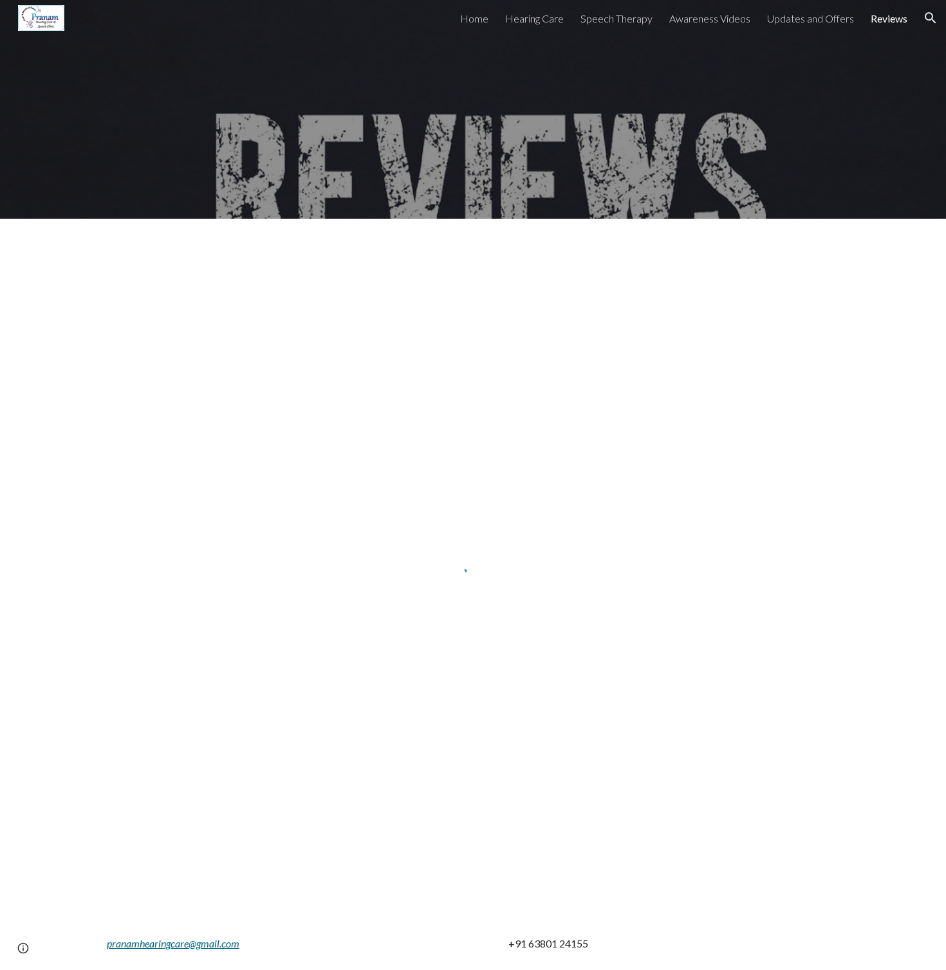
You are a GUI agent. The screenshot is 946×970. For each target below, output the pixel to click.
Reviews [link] (889, 18)
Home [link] (474, 18)
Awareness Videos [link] (709, 18)
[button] (930, 18)
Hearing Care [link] (534, 18)
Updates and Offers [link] (810, 18)
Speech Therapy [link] (616, 18)
